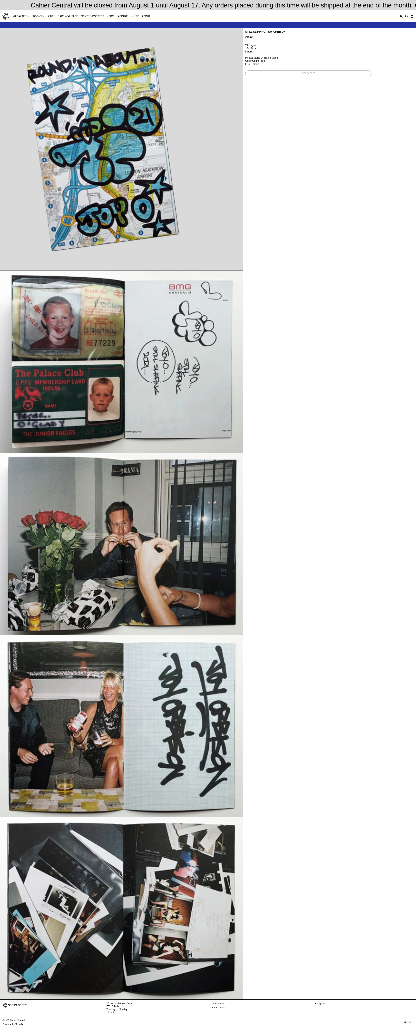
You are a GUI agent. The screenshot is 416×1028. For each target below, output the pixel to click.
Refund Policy (218, 1007)
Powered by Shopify (12, 1024)
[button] (412, 16)
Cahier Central (17, 1020)
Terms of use (217, 1003)
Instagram (320, 1003)
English (407, 1022)
